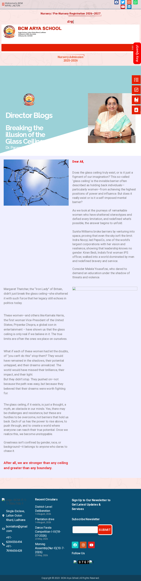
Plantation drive (44, 519)
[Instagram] (129, 2)
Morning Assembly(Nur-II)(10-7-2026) (49, 548)
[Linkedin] (129, 7)
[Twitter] (123, 2)
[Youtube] (123, 7)
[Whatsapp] (135, 2)
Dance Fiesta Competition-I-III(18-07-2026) (48, 531)
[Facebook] (116, 2)
